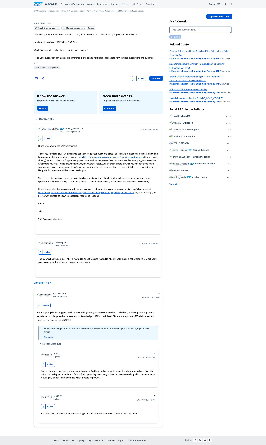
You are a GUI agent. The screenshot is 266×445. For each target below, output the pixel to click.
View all (173, 184)
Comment (156, 78)
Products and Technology (72, 4)
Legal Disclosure (95, 440)
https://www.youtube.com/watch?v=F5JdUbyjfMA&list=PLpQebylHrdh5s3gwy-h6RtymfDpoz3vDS (86, 192)
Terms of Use (68, 440)
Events (125, 4)
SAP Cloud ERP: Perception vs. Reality (188, 89)
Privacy (57, 440)
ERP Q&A (99, 11)
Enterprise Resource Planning (82, 11)
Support (121, 440)
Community (51, 4)
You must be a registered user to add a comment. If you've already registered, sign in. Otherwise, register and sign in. (96, 330)
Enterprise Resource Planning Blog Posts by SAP (195, 58)
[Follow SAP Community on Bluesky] (200, 440)
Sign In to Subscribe (219, 16)
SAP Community (40, 11)
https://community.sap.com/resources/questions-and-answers (113, 157)
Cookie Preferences (137, 440)
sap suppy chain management (46, 68)
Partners (115, 4)
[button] (134, 78)
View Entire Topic (42, 283)
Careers (91, 28)
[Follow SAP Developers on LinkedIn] (210, 440)
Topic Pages (151, 4)
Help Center (137, 4)
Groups (90, 4)
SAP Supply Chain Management (47, 28)
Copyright (81, 440)
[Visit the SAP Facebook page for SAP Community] (195, 440)
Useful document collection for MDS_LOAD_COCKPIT (196, 98)
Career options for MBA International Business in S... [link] (124, 11)
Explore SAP (214, 4)
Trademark (110, 440)
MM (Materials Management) (74, 28)
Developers (102, 4)
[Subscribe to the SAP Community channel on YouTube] (205, 440)
